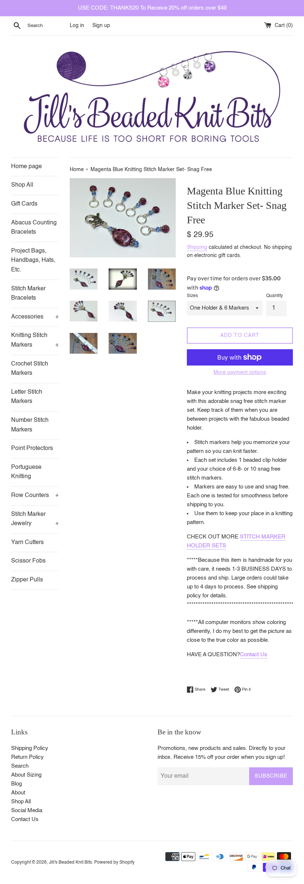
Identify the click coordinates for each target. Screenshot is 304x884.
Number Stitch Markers (30, 425)
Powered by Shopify (114, 862)
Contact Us (253, 654)
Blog (16, 784)
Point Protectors (32, 448)
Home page (26, 167)
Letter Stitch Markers (26, 397)
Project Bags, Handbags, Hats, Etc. (33, 260)
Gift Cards (24, 204)
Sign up (101, 25)
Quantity (274, 296)
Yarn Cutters (27, 543)
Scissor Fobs (28, 561)
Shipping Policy (29, 748)
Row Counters (35, 495)
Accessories (35, 317)
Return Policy (27, 757)
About (18, 792)
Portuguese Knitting (26, 472)
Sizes (192, 296)
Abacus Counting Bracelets (34, 228)
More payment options (240, 372)
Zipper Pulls (27, 580)
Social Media (26, 810)
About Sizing (26, 775)
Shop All (22, 185)
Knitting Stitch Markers (35, 340)
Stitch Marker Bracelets (28, 293)
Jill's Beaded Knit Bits (70, 862)
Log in (77, 25)
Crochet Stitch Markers (29, 369)
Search (20, 766)
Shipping (197, 247)
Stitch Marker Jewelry (35, 519)
